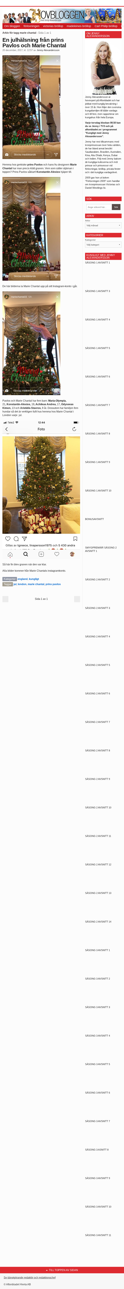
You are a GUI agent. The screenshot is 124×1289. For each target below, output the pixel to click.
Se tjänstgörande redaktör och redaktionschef (30, 1277)
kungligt (34, 579)
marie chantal (36, 584)
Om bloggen (12, 26)
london (22, 584)
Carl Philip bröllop (106, 26)
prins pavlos (53, 584)
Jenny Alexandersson (48, 50)
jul (15, 584)
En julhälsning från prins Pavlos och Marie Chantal (34, 42)
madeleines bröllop (79, 26)
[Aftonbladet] (14, 3)
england (23, 579)
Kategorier (90, 240)
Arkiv (87, 220)
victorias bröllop (53, 26)
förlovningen (31, 26)
